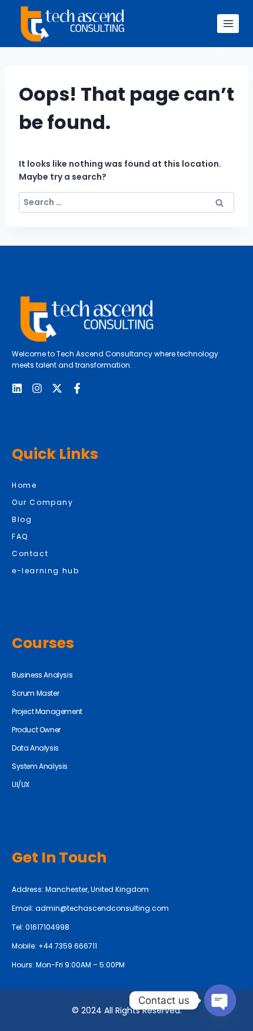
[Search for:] (126, 202)
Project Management (47, 711)
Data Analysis (35, 748)
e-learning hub (45, 571)
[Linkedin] (17, 388)
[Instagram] (37, 388)
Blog (22, 519)
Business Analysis (42, 675)
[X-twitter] (57, 388)
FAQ (20, 536)
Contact (30, 553)
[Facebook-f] (77, 388)
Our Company (43, 502)
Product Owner (36, 730)
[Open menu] (228, 23)
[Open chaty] (220, 1000)
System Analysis (40, 766)
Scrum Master (35, 693)
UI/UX (20, 784)
